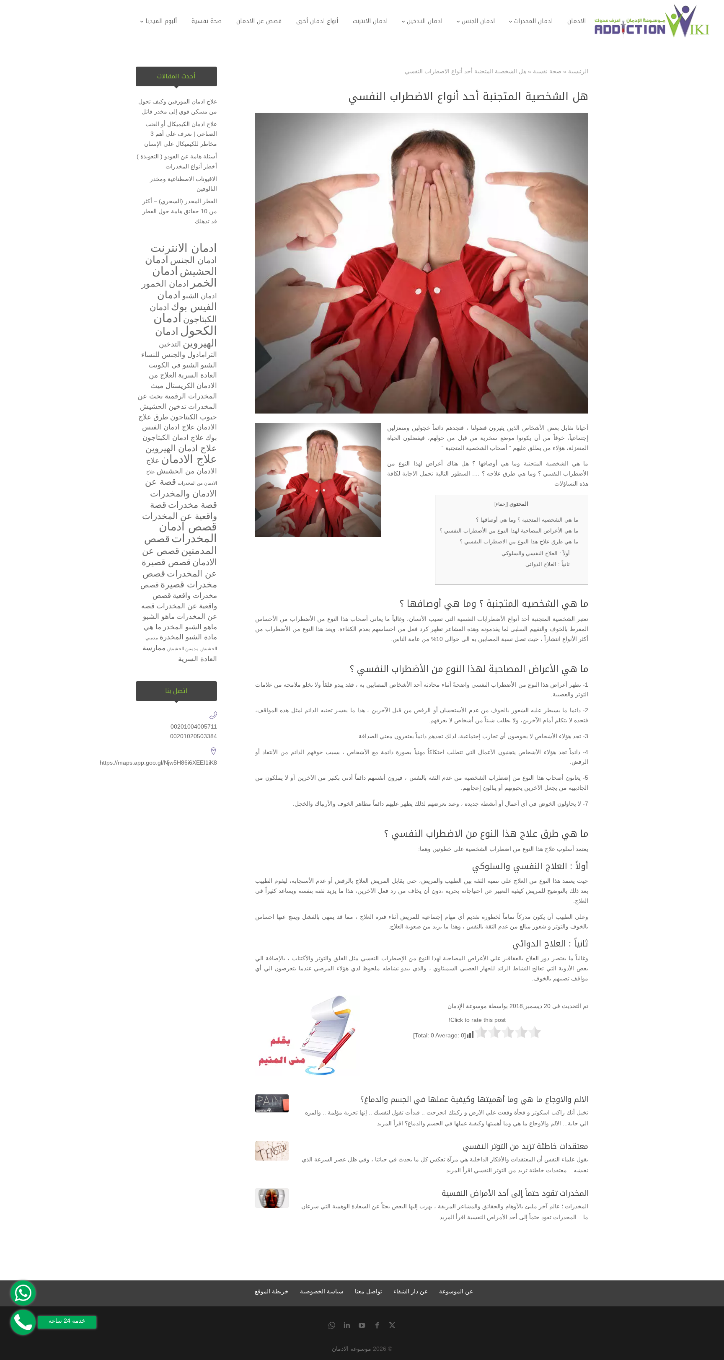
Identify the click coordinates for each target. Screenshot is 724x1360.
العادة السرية (197, 375)
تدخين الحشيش (163, 407)
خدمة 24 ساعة (67, 1320)
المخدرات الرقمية (191, 396)
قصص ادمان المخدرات (188, 532)
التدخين (170, 344)
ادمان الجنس (193, 260)
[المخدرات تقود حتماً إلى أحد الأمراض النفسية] (272, 1198)
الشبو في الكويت (173, 365)
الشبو (209, 365)
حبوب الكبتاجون (193, 417)
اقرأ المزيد (390, 1123)
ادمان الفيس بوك (187, 300)
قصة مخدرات (192, 504)
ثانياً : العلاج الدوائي (547, 564)
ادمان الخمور (165, 283)
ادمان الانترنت (183, 248)
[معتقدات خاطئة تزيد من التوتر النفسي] (272, 1151)
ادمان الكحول (185, 324)
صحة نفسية (547, 71)
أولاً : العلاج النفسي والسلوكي (536, 553)
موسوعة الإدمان (467, 1006)
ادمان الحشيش (181, 265)
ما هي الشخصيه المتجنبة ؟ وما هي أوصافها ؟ (527, 520)
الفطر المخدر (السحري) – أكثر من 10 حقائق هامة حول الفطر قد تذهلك (179, 211)
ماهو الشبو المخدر (190, 627)
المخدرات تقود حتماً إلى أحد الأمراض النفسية (515, 1193)
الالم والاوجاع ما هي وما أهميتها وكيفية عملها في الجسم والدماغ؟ (474, 1099)
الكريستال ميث (172, 386)
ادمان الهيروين (186, 337)
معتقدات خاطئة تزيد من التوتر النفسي (525, 1146)
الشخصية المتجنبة (553, 618)
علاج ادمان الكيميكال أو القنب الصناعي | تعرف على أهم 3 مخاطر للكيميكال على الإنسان (180, 134)
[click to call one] (23, 1322)
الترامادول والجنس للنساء (179, 355)
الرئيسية (578, 71)
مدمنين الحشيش (183, 648)
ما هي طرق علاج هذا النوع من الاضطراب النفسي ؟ (519, 541)
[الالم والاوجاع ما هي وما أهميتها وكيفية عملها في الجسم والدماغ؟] (272, 1103)
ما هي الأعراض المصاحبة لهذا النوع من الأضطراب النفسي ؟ (509, 530)
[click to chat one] (23, 1293)
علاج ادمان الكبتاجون (173, 438)
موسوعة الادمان (351, 1348)
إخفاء (501, 504)
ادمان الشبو (199, 296)
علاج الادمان (189, 459)
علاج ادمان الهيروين (181, 448)
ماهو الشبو (159, 617)
